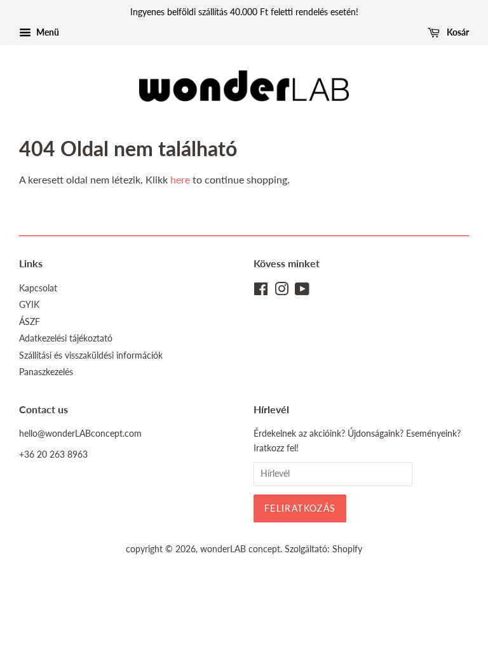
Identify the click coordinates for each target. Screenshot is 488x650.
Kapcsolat (38, 288)
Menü (46, 32)
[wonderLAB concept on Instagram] (281, 291)
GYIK (29, 305)
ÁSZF (29, 322)
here (180, 179)
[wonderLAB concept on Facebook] (261, 291)
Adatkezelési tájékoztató (65, 338)
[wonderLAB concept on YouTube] (302, 291)
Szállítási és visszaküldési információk (91, 355)
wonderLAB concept (240, 549)
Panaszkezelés (46, 372)
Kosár (457, 32)
